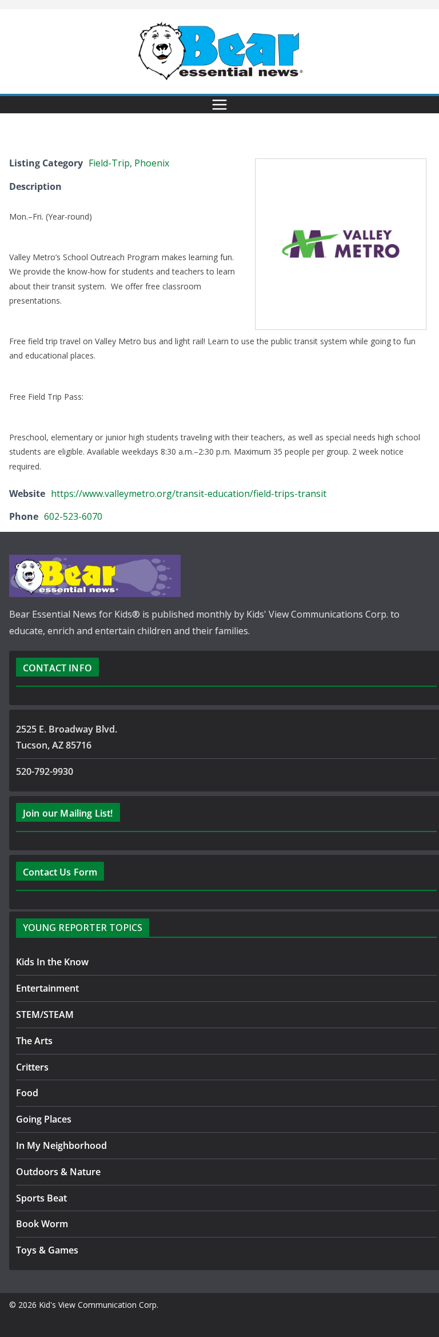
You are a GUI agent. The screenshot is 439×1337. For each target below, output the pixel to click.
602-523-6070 (73, 516)
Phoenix (151, 163)
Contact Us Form (60, 872)
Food (27, 1093)
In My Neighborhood (61, 1145)
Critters (32, 1067)
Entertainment (47, 988)
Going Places (43, 1119)
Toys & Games (47, 1250)
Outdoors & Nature (58, 1171)
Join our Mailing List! (68, 813)
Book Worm (42, 1223)
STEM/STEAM (45, 1014)
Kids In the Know (52, 962)
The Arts (34, 1040)
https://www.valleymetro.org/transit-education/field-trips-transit (188, 493)
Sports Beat (41, 1198)
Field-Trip (109, 163)
